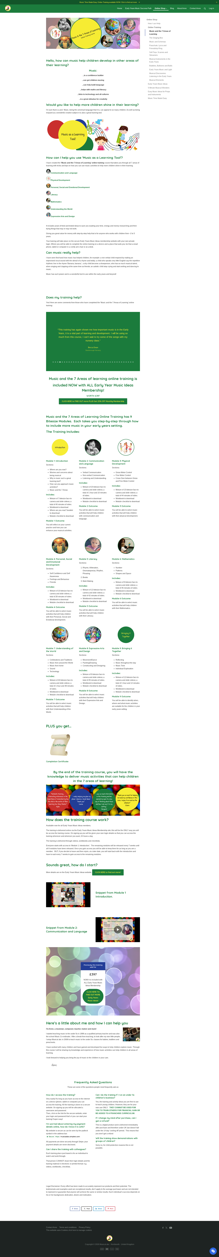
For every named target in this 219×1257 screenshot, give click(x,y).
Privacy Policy (84, 1227)
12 (78, 362)
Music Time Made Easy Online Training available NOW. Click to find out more (108, 2)
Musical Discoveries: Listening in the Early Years (160, 74)
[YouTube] (170, 1228)
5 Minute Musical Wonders (158, 88)
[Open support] (213, 1251)
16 (87, 362)
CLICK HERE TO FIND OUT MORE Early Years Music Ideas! (93, 996)
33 (126, 362)
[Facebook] (163, 1228)
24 (105, 362)
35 (130, 362)
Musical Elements (156, 80)
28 (114, 362)
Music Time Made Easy (157, 98)
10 (73, 362)
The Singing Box (156, 38)
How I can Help (154, 23)
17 (89, 362)
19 (94, 362)
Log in (211, 8)
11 (76, 362)
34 (128, 362)
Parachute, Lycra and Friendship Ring (157, 46)
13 (80, 362)
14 (82, 362)
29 (117, 362)
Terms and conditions (68, 1227)
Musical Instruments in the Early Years (159, 60)
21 (98, 362)
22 (101, 362)
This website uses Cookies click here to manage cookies (69, 1230)
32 (123, 362)
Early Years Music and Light (160, 70)
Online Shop (152, 20)
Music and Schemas (157, 42)
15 (85, 362)
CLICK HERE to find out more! (108, 872)
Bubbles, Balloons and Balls (160, 66)
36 (133, 362)
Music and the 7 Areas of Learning (160, 32)
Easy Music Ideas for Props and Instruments (159, 93)
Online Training (154, 27)
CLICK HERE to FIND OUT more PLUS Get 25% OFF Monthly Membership (93, 401)
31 (121, 362)
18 (92, 362)
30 (119, 362)
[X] (166, 1228)
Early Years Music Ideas (157, 84)
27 (112, 362)
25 (107, 362)
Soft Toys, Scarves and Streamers (158, 53)
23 (103, 362)
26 (110, 362)
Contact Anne (51, 1227)
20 (96, 362)
